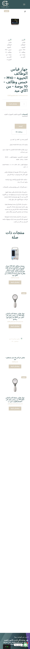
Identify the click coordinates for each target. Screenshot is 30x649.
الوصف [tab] (20, 126)
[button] (25, 11)
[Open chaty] (25, 645)
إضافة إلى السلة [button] (15, 282)
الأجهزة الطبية (17, 114)
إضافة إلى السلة (13, 104)
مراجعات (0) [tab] (19, 132)
